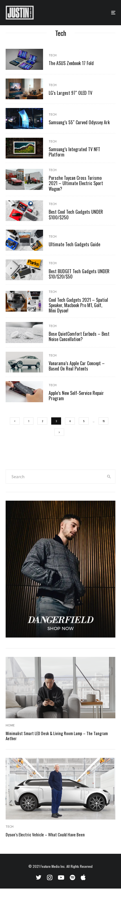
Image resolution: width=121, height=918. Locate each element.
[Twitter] (38, 877)
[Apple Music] (83, 877)
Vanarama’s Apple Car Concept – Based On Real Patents (77, 366)
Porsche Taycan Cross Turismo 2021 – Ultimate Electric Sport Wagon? (76, 183)
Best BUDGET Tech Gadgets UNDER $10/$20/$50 (79, 274)
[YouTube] (61, 877)
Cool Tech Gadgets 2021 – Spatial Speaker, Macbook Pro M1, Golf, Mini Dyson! (78, 305)
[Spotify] (72, 877)
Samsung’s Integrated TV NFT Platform (74, 152)
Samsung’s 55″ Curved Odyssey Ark (79, 122)
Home (10, 725)
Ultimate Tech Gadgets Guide (74, 244)
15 (103, 421)
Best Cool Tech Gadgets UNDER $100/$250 (76, 214)
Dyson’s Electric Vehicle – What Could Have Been (45, 834)
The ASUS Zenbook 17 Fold (71, 63)
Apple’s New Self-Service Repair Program (76, 395)
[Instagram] (49, 877)
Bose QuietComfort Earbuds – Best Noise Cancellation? (79, 336)
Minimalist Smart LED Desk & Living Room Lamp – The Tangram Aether (57, 736)
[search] (109, 476)
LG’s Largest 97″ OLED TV (70, 93)
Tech (53, 55)
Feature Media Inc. (53, 866)
